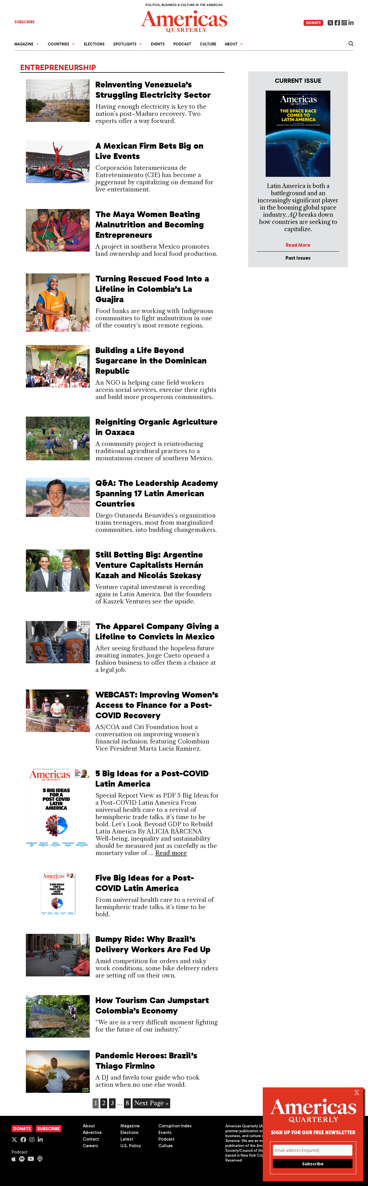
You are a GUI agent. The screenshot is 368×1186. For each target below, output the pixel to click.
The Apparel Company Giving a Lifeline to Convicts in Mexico (157, 631)
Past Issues (297, 258)
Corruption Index (174, 1125)
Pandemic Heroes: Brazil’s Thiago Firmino (146, 1060)
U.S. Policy (130, 1145)
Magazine (130, 1125)
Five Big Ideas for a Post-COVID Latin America (144, 883)
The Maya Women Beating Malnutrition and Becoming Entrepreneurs (149, 224)
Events (158, 44)
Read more (171, 853)
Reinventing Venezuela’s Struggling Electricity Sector (153, 89)
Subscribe (48, 1128)
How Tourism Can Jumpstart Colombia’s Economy (152, 1005)
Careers (90, 1145)
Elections (94, 44)
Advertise (92, 1132)
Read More (298, 245)
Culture (208, 44)
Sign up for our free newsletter (313, 1132)
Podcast (182, 44)
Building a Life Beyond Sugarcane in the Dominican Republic (151, 360)
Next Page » (151, 1103)
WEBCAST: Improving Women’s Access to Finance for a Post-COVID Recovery (156, 705)
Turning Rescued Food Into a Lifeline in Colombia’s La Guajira (152, 288)
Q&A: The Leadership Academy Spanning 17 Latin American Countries (156, 493)
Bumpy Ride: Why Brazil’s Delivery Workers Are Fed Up (152, 944)
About (89, 1125)
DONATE (313, 23)
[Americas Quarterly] (184, 20)
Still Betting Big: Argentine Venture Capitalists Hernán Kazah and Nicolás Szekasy (149, 564)
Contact (91, 1139)
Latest (126, 1139)
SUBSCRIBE (24, 22)
